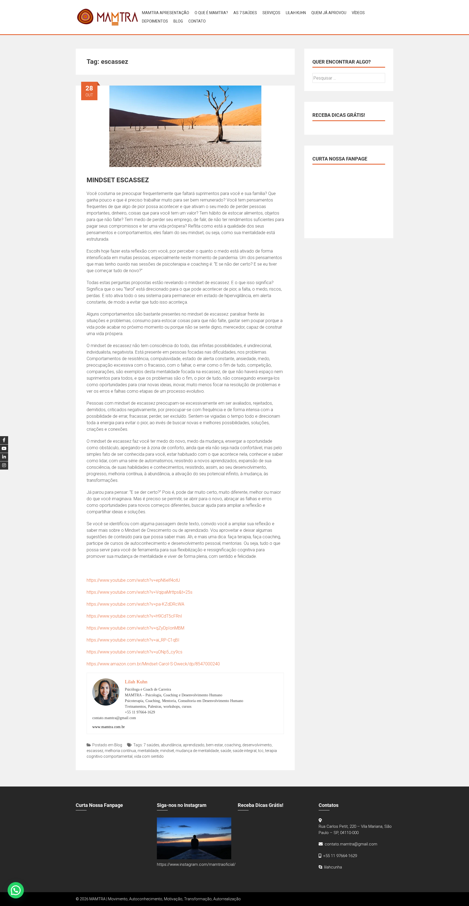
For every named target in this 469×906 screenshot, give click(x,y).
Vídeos (358, 13)
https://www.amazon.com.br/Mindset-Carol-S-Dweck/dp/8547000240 (153, 663)
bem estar (214, 745)
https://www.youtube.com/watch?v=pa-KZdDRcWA (135, 604)
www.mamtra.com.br (108, 727)
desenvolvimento (257, 745)
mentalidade (148, 750)
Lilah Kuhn (296, 13)
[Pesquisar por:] (348, 78)
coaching (232, 745)
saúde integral (244, 750)
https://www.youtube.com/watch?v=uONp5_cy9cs (134, 652)
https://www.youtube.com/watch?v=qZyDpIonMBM (135, 628)
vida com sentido (149, 756)
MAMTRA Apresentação (165, 13)
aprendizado (193, 745)
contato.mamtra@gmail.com (351, 844)
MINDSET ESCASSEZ (118, 180)
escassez (95, 750)
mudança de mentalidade (197, 750)
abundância (171, 745)
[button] (16, 890)
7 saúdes (151, 745)
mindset (167, 750)
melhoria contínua (120, 750)
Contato (197, 21)
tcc (261, 750)
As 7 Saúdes (245, 13)
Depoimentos (155, 21)
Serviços (271, 13)
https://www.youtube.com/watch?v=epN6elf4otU (133, 580)
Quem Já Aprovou (328, 13)
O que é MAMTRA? (211, 13)
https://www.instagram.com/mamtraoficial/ (196, 864)
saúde (225, 750)
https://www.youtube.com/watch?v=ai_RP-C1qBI (133, 640)
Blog (178, 21)
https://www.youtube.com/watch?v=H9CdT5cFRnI (134, 616)
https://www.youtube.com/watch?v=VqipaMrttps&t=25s (139, 592)
